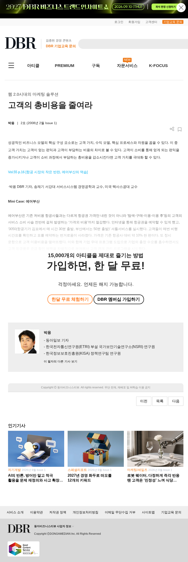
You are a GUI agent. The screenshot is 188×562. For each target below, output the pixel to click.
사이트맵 (148, 512)
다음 (176, 401)
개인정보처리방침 (85, 512)
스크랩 (179, 129)
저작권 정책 (57, 512)
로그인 (118, 22)
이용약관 (36, 512)
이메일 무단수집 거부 (120, 512)
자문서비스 (127, 65)
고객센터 (151, 22)
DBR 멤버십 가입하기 (118, 299)
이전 (143, 401)
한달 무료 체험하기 (70, 299)
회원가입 (134, 22)
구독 (96, 65)
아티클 (33, 65)
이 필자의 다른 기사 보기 (60, 361)
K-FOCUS (158, 65)
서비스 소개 (15, 512)
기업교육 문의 (172, 22)
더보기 (172, 129)
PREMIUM (64, 65)
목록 (159, 401)
